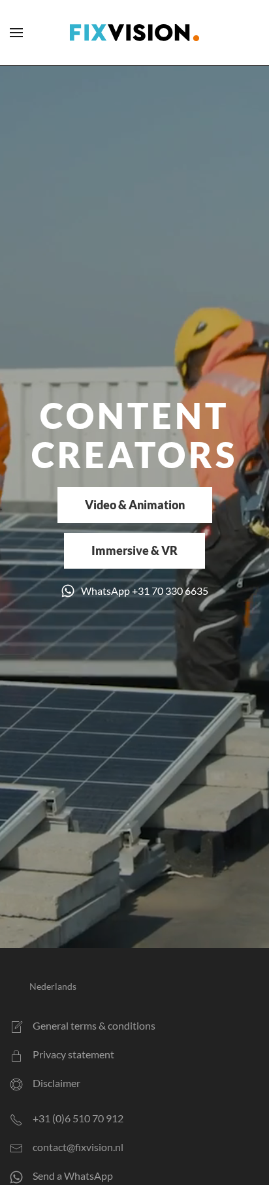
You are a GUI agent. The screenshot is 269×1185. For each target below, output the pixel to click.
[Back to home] (134, 32)
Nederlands (52, 986)
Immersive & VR (134, 550)
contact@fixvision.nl (78, 1147)
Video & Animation (135, 505)
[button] (16, 32)
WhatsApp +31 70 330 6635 (144, 590)
